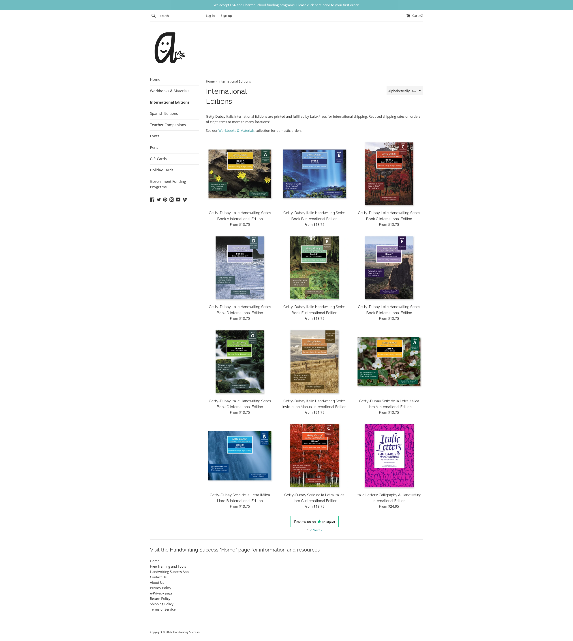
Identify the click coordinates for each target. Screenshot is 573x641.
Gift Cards (158, 158)
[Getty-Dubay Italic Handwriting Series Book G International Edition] (240, 362)
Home (155, 79)
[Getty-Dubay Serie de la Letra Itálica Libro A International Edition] (389, 362)
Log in (210, 16)
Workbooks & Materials (169, 90)
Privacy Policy (160, 588)
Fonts (154, 136)
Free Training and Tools (168, 566)
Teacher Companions (168, 124)
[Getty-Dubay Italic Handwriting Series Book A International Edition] (240, 174)
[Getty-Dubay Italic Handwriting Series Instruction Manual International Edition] (314, 362)
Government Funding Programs (168, 184)
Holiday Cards (161, 170)
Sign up (226, 16)
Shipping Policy (161, 604)
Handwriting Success (186, 632)
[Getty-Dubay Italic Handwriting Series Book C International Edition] (389, 174)
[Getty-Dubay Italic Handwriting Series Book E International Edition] (314, 268)
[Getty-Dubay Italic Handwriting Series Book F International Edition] (389, 268)
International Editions (170, 102)
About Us (157, 582)
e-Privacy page (161, 593)
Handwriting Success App (169, 571)
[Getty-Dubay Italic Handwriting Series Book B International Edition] (314, 174)
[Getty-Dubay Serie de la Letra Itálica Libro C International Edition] (314, 456)
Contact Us (158, 577)
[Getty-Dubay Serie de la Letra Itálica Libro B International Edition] (240, 456)
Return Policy (160, 598)
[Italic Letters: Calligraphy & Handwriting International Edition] (389, 456)
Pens (154, 147)
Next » (317, 530)
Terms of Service (162, 609)
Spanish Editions (164, 113)
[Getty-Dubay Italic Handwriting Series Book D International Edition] (240, 268)
